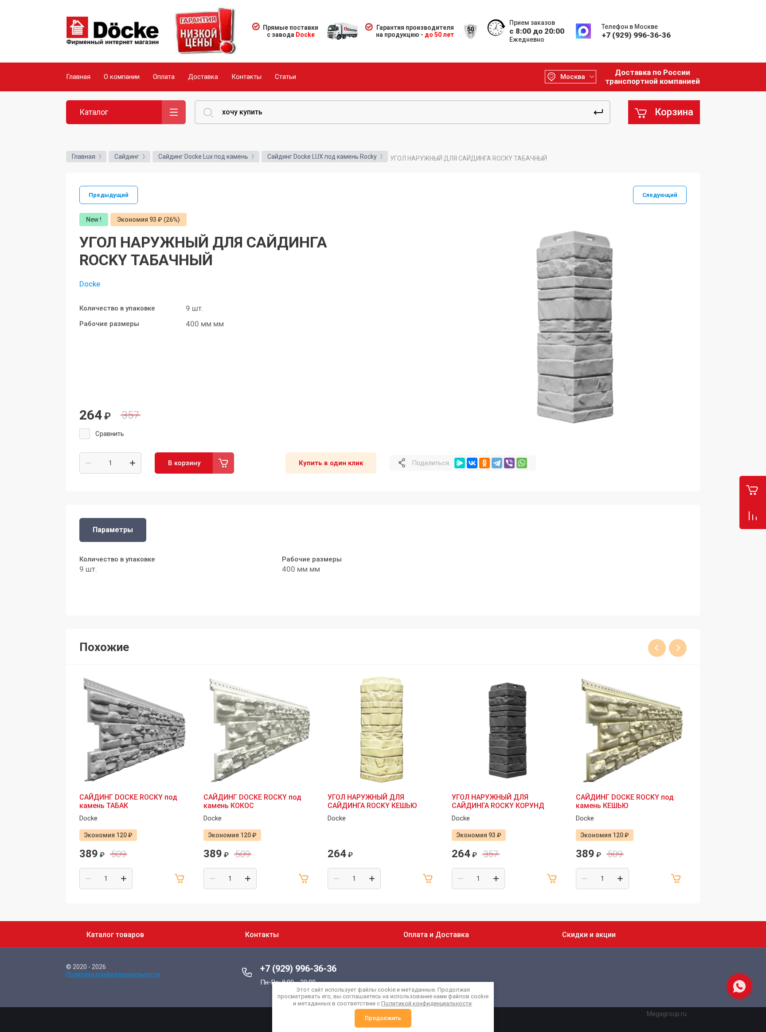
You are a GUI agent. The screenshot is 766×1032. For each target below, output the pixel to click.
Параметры (113, 530)
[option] (574, 326)
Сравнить (109, 434)
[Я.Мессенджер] (459, 463)
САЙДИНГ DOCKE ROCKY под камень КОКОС (252, 801)
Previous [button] (657, 648)
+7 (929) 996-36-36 (636, 35)
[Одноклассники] (484, 463)
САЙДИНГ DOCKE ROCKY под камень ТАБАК (128, 801)
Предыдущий (109, 195)
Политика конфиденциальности (113, 974)
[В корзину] (179, 878)
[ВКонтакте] (472, 463)
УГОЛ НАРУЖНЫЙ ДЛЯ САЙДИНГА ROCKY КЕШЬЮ (372, 801)
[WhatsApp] (521, 463)
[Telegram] (497, 463)
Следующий (659, 195)
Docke (89, 283)
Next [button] (678, 648)
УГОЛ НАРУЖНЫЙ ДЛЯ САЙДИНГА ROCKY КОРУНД (498, 801)
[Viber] (509, 463)
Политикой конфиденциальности (426, 1003)
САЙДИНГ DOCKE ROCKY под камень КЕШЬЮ (625, 801)
